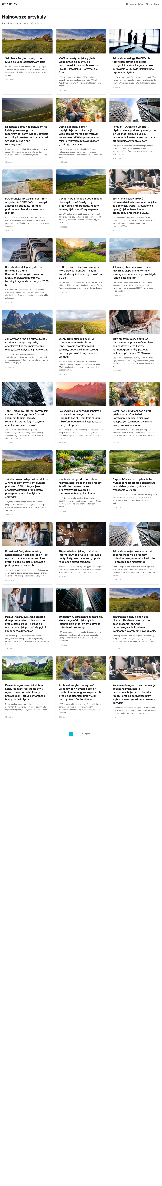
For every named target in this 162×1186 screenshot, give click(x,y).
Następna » (87, 734)
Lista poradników (134, 4)
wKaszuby (9, 4)
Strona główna (153, 4)
